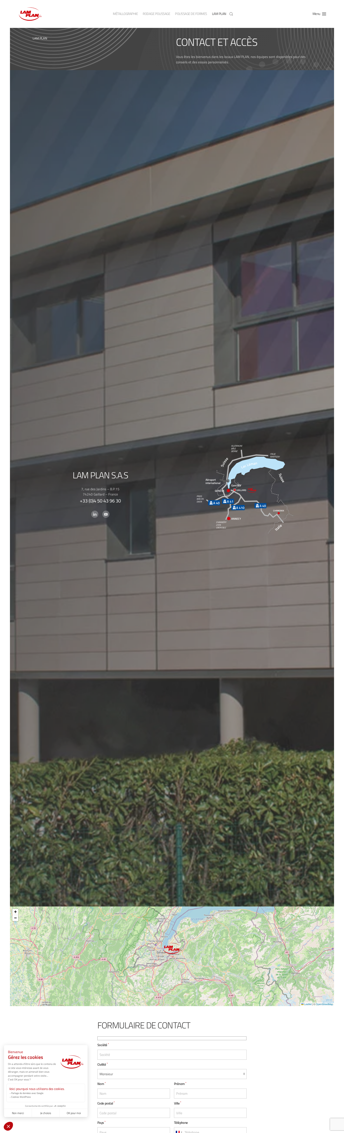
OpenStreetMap (324, 1004)
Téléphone (181, 1122)
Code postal (105, 1103)
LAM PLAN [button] (219, 13)
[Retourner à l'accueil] (30, 14)
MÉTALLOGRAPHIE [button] (125, 13)
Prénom (180, 1083)
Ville (177, 1103)
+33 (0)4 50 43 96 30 (100, 500)
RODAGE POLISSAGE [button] (156, 13)
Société (103, 1044)
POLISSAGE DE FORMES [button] (191, 13)
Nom (101, 1083)
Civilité (102, 1064)
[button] (231, 14)
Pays (101, 1122)
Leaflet (308, 1004)
